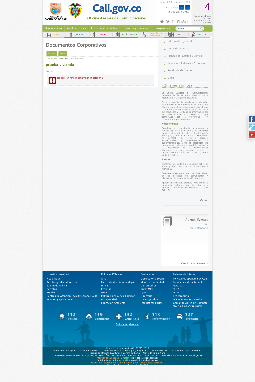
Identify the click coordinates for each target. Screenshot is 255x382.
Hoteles (50, 292)
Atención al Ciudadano (104, 28)
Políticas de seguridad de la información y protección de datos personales (128, 363)
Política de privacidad (127, 324)
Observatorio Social (152, 278)
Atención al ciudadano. (108, 358)
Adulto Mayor (129, 34)
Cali (83, 28)
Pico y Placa (53, 278)
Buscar (62, 53)
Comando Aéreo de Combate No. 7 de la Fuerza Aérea (190, 304)
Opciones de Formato (189, 22)
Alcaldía (71, 28)
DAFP (176, 292)
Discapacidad (109, 299)
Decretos (51, 289)
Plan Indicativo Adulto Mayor (118, 282)
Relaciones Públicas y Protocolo (186, 63)
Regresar (51, 53)
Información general (180, 41)
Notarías (178, 285)
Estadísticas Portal (151, 303)
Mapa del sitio (173, 22)
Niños (57, 34)
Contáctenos (184, 22)
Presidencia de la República (189, 282)
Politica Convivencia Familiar (118, 296)
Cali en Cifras (148, 285)
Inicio (162, 22)
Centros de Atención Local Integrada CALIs (71, 296)
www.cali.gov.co (65, 12)
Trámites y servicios (135, 28)
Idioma (167, 22)
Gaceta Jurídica (149, 299)
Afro (103, 278)
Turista (202, 34)
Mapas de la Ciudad (152, 282)
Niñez (104, 285)
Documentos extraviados (187, 299)
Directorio (146, 296)
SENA (176, 289)
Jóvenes (80, 34)
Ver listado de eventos (195, 263)
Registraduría (181, 296)
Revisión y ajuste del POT (61, 299)
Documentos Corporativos (58, 59)
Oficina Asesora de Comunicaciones (117, 18)
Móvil (178, 22)
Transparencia (162, 28)
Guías (171, 77)
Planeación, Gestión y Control (185, 55)
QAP (143, 292)
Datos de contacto (178, 48)
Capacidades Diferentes (155, 34)
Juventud (106, 289)
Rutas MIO (147, 289)
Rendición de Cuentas (181, 70)
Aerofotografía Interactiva (61, 282)
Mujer (103, 34)
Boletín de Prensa (56, 285)
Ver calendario (199, 228)
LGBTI (178, 34)
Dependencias (53, 28)
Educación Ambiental (113, 303)
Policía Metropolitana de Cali (190, 278)
